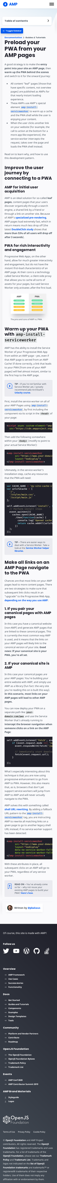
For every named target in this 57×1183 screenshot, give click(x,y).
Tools (11, 1020)
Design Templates (17, 1016)
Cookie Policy (39, 1131)
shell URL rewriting (16, 809)
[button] (51, 4)
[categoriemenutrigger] (12, 30)
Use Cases (13, 979)
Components (14, 1008)
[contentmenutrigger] (27, 21)
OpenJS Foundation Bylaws (21, 1058)
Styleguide (13, 1097)
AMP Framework (16, 974)
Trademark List (15, 1067)
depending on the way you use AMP (26, 600)
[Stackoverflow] (47, 951)
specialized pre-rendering (31, 217)
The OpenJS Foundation (20, 1054)
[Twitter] (6, 951)
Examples (13, 1012)
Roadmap (13, 1041)
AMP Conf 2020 (15, 1080)
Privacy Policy (24, 1131)
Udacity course (22, 392)
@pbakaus (34, 908)
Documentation (13, 37)
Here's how (27, 892)
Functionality (15, 987)
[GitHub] (37, 951)
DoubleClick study (22, 229)
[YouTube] (16, 951)
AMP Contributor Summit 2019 (23, 1084)
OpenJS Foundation (15, 1140)
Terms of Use (9, 1131)
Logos (11, 1101)
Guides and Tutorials (18, 1004)
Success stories (15, 983)
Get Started (14, 1000)
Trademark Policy (17, 1063)
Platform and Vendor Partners (23, 1033)
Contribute (13, 1037)
